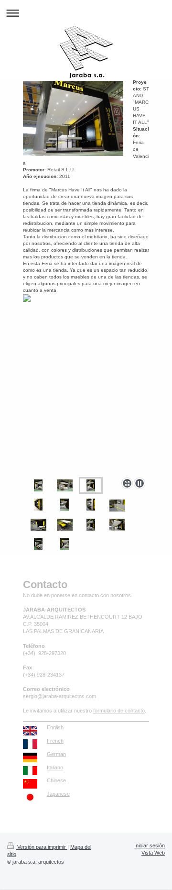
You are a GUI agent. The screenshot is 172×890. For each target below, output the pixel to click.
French (55, 741)
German (56, 754)
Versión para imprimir (41, 847)
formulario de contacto (119, 710)
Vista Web (153, 853)
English (55, 727)
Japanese (58, 794)
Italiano (55, 767)
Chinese (56, 780)
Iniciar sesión (149, 845)
